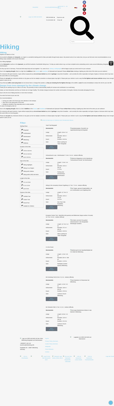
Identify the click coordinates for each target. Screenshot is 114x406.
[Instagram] (84, 9)
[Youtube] (84, 6)
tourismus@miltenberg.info (52, 7)
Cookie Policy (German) (51, 344)
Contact (47, 352)
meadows (45, 71)
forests (38, 71)
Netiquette (48, 346)
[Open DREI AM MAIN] (54, 17)
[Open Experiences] (63, 17)
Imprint (47, 338)
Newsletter (35, 7)
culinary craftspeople (55, 68)
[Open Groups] (61, 20)
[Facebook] (84, 2)
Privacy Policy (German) (51, 341)
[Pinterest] (84, 13)
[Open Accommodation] (54, 20)
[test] (111, 403)
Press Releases (49, 349)
